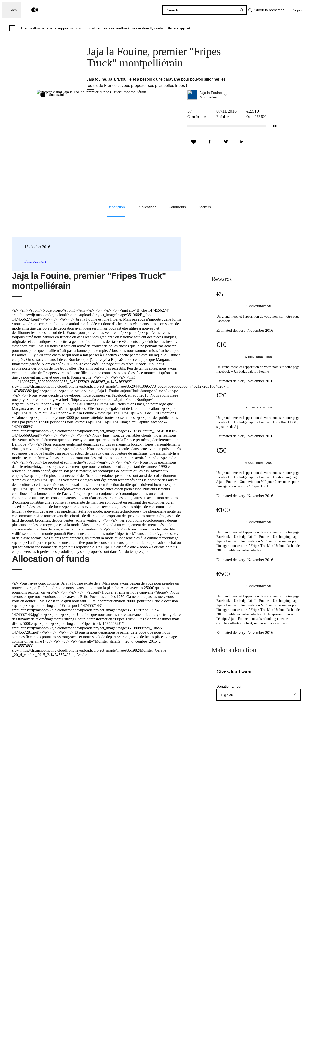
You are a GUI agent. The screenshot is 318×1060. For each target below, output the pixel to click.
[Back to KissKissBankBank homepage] (30, 10)
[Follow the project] (193, 142)
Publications (146, 207)
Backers (204, 207)
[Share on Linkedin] (242, 142)
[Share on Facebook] (209, 142)
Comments (177, 207)
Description (116, 207)
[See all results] (242, 10)
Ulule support (178, 28)
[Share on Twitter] (226, 142)
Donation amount (229, 686)
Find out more (35, 261)
